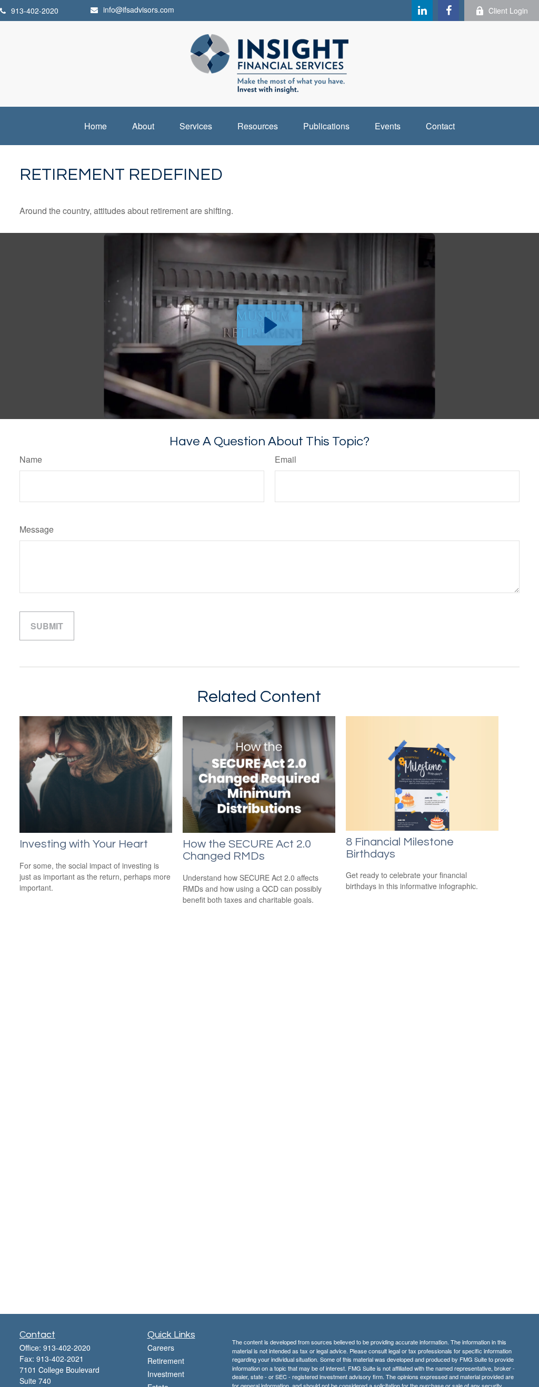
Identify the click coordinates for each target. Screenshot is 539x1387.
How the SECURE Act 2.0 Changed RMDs (247, 850)
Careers (160, 1347)
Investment (165, 1374)
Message (36, 529)
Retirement (165, 1360)
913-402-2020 (34, 10)
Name (30, 459)
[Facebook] (448, 10)
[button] (95, 125)
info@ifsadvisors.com (138, 9)
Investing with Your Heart (83, 844)
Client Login (508, 10)
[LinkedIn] (422, 10)
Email (285, 459)
